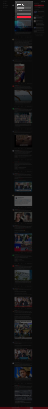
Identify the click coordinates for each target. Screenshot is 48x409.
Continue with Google (24, 20)
